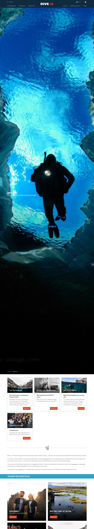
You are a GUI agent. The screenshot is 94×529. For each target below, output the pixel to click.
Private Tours (31, 6)
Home (9, 371)
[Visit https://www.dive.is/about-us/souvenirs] (26, 501)
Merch (85, 6)
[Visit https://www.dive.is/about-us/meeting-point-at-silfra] (67, 501)
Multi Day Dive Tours (75, 6)
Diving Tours (22, 6)
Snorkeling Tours (11, 6)
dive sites (74, 464)
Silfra (46, 459)
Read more (27, 408)
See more (81, 408)
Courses (65, 6)
